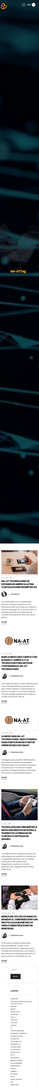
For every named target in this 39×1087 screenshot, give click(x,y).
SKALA (13, 1077)
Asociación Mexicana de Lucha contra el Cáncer (21, 1002)
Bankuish (14, 1006)
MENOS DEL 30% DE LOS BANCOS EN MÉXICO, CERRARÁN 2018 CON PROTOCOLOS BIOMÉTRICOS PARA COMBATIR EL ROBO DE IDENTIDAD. (19, 922)
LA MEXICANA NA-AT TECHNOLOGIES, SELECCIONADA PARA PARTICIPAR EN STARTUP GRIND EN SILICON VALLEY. (19, 741)
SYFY (12, 1082)
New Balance (15, 1058)
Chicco (13, 1017)
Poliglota (14, 1071)
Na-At (13, 1055)
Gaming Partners (17, 1036)
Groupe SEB (15, 1039)
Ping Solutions (15, 1066)
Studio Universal (16, 1079)
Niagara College (16, 1060)
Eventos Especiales (17, 1031)
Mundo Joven (15, 1052)
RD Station (14, 1074)
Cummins (14, 1023)
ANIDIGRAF (14, 999)
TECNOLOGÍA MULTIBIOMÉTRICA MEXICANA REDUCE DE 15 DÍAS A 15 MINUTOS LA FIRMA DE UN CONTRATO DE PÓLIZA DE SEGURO (19, 833)
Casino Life (14, 1014)
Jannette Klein (16, 1047)
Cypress (13, 1025)
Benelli (13, 1009)
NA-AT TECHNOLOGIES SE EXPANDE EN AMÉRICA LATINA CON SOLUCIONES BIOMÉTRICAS (19, 584)
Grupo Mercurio (16, 1041)
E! (11, 1028)
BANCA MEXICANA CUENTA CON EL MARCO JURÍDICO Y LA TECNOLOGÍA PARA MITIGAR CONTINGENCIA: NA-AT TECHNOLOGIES (19, 663)
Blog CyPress (15, 1012)
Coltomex (14, 1020)
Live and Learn (16, 1050)
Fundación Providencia (19, 1033)
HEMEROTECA (15, 1044)
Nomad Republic (16, 1063)
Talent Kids (14, 1085)
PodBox (13, 1068)
